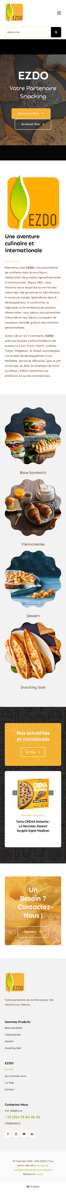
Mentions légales (42, 1169)
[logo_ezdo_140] (18, 3)
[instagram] (16, 1134)
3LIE (40, 1174)
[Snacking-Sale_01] (33, 623)
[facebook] (8, 1134)
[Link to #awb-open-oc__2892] (59, 12)
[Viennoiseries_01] (33, 480)
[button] (14, 792)
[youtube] (24, 1134)
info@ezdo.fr (13, 1123)
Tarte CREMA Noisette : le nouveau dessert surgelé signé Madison (33, 826)
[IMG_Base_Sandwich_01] (33, 408)
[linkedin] (32, 1134)
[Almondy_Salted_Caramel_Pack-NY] (33, 552)
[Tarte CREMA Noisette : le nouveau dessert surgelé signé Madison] (33, 780)
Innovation (39, 815)
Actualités (26, 815)
